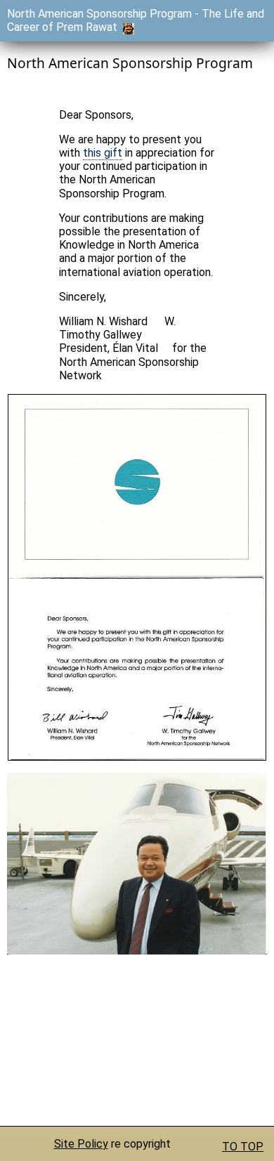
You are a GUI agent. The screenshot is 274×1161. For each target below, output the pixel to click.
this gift (102, 152)
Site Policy (81, 1143)
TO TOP (242, 1146)
